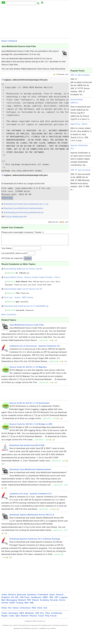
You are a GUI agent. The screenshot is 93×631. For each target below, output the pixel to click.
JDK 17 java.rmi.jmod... (81, 170)
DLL (42, 613)
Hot (10, 608)
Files (47, 613)
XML (32, 603)
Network (13, 41)
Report (35, 600)
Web (26, 603)
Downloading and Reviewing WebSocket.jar (24, 212)
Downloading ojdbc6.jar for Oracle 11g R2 (23, 269)
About (16, 608)
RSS (34, 608)
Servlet (4, 603)
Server (62, 600)
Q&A (17, 616)
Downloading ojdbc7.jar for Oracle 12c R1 (23, 289)
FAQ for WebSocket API (16, 217)
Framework (43, 595)
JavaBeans (36, 597)
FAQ (47, 616)
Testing (19, 603)
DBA (22, 613)
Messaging (11, 600)
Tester (4, 613)
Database (31, 595)
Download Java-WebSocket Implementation (23, 208)
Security (54, 600)
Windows (29, 613)
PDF (29, 600)
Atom (39, 608)
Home (4, 41)
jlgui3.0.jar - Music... (80, 124)
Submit (28, 258)
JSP (56, 597)
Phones (33, 616)
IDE (16, 597)
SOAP (12, 603)
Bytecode (21, 595)
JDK (51, 597)
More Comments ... (9, 315)
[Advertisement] (35, 22)
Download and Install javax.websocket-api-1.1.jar (26, 204)
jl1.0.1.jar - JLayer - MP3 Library (18, 297)
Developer (13, 613)
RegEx (4, 616)
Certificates (56, 613)
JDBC (45, 597)
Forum (53, 616)
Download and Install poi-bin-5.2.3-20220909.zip (26, 306)
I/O (12, 597)
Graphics (5, 597)
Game (52, 595)
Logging (63, 597)
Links (11, 616)
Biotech (12, 595)
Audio (4, 595)
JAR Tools (25, 597)
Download (7, 198)
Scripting (44, 600)
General (59, 595)
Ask (45, 608)
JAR (37, 613)
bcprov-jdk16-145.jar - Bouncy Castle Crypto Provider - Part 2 (32, 277)
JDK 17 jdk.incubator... (81, 75)
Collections (25, 608)
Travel (41, 616)
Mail (3, 600)
